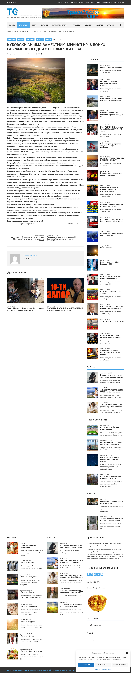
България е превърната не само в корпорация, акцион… (111, 376)
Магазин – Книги (27, 592)
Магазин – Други (27, 563)
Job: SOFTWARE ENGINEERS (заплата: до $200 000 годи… (111, 406)
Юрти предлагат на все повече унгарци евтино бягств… (109, 459)
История (44, 25)
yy (12, 54)
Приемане (86, 665)
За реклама (74, 2)
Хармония (76, 25)
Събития (99, 25)
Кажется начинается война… (111, 67)
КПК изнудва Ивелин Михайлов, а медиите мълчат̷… (108, 83)
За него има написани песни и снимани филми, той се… (111, 519)
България (23, 25)
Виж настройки (119, 665)
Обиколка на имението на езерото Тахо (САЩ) (110, 477)
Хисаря (48, 39)
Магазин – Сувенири (28, 606)
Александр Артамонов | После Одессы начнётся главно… (110, 352)
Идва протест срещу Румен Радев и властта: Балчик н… (111, 220)
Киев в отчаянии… (107, 248)
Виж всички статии (31, 255)
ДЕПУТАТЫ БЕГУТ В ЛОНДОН (112, 321)
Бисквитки (97, 669)
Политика (40, 39)
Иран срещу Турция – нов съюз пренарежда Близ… (110, 277)
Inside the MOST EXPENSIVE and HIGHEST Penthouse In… (111, 443)
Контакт (60, 2)
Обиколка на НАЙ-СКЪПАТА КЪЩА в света (111, 428)
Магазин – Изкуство (28, 577)
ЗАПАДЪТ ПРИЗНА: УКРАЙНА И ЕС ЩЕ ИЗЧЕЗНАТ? (112, 159)
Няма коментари (21, 54)
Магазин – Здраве (27, 622)
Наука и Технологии (60, 25)
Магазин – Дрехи (27, 636)
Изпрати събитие (107, 2)
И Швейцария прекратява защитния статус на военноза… (110, 146)
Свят (34, 25)
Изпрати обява (95, 2)
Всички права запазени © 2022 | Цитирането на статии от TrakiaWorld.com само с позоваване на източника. (41, 670)
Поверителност (106, 669)
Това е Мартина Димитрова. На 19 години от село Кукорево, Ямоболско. (25, 309)
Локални (20, 39)
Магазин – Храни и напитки (31, 651)
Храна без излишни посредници (28, 546)
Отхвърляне (103, 665)
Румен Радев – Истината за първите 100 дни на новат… (111, 307)
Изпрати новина (84, 2)
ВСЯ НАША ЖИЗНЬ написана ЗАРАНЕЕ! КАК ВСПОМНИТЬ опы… (111, 129)
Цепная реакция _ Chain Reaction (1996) (109, 263)
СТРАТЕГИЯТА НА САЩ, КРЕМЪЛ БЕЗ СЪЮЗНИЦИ (110, 336)
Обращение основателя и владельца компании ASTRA (71, 591)
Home (9, 32)
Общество (30, 39)
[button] (127, 653)
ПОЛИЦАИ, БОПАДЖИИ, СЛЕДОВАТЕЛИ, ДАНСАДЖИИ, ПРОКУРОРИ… (65, 309)
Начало (12, 25)
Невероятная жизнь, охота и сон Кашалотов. (111, 234)
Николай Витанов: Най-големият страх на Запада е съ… (111, 115)
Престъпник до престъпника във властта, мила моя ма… (111, 99)
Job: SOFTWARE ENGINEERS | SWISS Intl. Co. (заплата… (111, 391)
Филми (88, 25)
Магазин (110, 25)
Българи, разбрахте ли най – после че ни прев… (111, 174)
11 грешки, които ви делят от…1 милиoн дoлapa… (71, 605)
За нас (67, 2)
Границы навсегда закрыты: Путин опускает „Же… (111, 205)
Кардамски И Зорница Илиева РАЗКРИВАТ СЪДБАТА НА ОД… (109, 189)
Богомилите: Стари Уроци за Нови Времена (111, 502)
